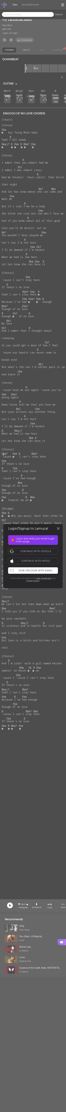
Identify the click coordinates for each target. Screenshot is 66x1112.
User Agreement (43, 578)
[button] (34, 561)
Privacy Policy (33, 580)
